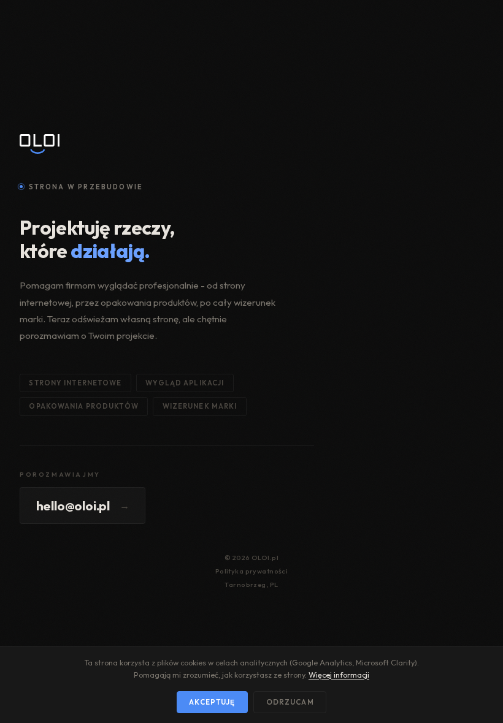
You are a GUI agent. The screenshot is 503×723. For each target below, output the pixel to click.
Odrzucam (290, 701)
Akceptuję (212, 701)
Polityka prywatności (251, 571)
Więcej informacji (339, 674)
